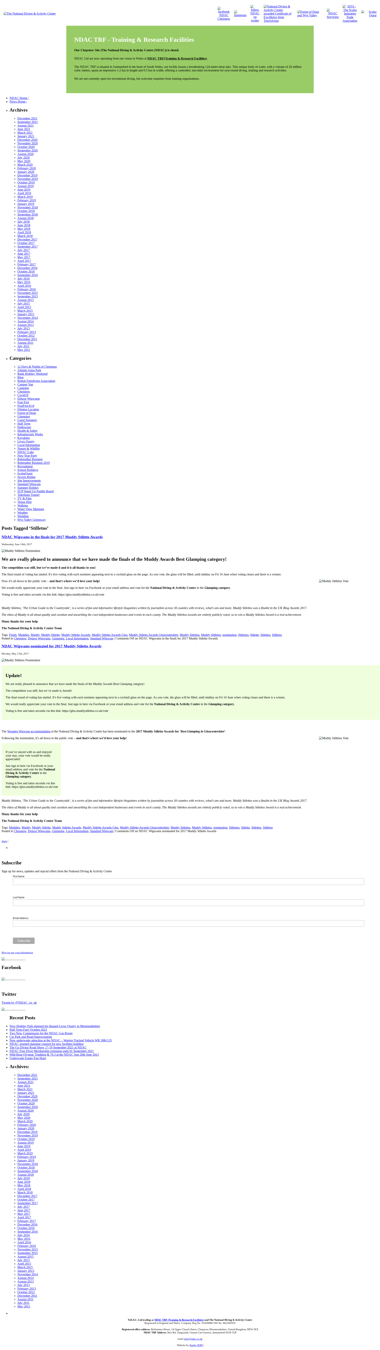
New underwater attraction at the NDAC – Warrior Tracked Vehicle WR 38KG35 (61, 1040)
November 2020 (27, 143)
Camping (23, 388)
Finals (13, 635)
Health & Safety (27, 430)
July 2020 (23, 157)
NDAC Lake (25, 452)
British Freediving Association (36, 381)
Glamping (23, 416)
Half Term (23, 423)
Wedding (23, 516)
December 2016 (27, 268)
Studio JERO (196, 1345)
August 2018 (25, 218)
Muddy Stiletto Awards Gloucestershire (153, 635)
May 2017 (23, 257)
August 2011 (25, 342)
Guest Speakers (27, 420)
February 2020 (26, 168)
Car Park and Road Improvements (31, 1036)
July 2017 (23, 250)
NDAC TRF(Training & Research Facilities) (177, 58)
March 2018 (25, 236)
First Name (19, 876)
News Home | (18, 101)
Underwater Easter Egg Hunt (28, 1058)
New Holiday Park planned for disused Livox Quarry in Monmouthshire (55, 1026)
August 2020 (25, 154)
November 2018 (27, 207)
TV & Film (24, 498)
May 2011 (23, 349)
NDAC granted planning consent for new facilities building (47, 1044)
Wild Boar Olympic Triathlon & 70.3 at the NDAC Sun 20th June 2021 (54, 1054)
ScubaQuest (24, 473)
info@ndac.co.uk (193, 1338)
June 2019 (23, 189)
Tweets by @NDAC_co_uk (19, 1002)
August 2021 (25, 125)
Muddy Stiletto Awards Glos (109, 635)
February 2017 (26, 264)
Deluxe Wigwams (28, 398)
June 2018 (23, 225)
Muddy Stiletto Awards (75, 635)
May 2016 (23, 282)
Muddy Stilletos (211, 635)
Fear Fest (23, 402)
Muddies (23, 635)
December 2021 (27, 118)
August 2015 (25, 300)
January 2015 (25, 314)
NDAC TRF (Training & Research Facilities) (179, 1319)
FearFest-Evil (25, 405)
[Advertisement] (56, 1312)
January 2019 (25, 204)
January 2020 (25, 171)
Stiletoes (243, 635)
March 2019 (25, 196)
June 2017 (23, 253)
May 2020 (23, 161)
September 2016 (27, 275)
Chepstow (23, 391)
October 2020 (26, 147)
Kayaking (23, 438)
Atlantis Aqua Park (29, 370)
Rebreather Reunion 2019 (33, 462)
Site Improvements (29, 480)
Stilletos (277, 635)
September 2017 (27, 246)
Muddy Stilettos (190, 635)
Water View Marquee (30, 509)
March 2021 (25, 132)
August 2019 (25, 186)
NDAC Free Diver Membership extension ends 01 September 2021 (52, 1051)
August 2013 (25, 325)
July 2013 (23, 328)
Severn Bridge (26, 477)
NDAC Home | (19, 98)
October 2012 (26, 335)
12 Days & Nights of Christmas (37, 366)
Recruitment (25, 466)
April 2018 (24, 232)
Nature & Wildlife (28, 448)
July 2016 (23, 278)
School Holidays (27, 470)
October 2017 (26, 243)
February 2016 (26, 289)
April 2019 (24, 193)
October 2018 (26, 211)
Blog (20, 377)
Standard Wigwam (29, 484)
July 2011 (23, 346)
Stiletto (254, 635)
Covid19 (22, 395)
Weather (22, 512)
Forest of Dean (26, 413)
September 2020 (27, 150)
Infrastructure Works (30, 434)
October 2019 (26, 182)
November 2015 (27, 293)
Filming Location (28, 409)
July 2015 (23, 303)
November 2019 (27, 179)
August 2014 (25, 321)
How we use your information (17, 952)
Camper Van (25, 384)
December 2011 (27, 339)
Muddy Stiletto (50, 635)
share (4, 841)
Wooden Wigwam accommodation (28, 731)
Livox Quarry (26, 441)
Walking (22, 505)
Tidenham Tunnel (28, 494)
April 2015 (24, 307)
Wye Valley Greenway (31, 519)
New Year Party (27, 455)
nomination (229, 635)
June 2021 (23, 129)
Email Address (20, 918)
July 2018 (23, 221)
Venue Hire (24, 502)
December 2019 (27, 175)
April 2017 (24, 260)
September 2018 (27, 214)
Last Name (19, 897)
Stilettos (265, 635)
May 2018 (23, 228)
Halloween (24, 427)
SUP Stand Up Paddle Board (35, 491)
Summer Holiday (28, 487)
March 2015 (25, 310)
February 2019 (26, 200)
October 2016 (26, 271)
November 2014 (27, 317)
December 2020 (27, 139)
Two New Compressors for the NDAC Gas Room (41, 1033)
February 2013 (26, 332)
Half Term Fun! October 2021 (28, 1029)
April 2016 (24, 285)
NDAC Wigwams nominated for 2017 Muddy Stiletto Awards (51, 646)
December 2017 (27, 239)
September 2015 (27, 296)
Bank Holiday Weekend (32, 373)
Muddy (35, 635)
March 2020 (25, 164)
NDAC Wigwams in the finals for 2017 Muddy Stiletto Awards (52, 537)
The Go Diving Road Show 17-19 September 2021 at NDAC (48, 1047)
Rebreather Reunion (30, 459)
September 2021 (27, 122)
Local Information (28, 445)
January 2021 (25, 136)
